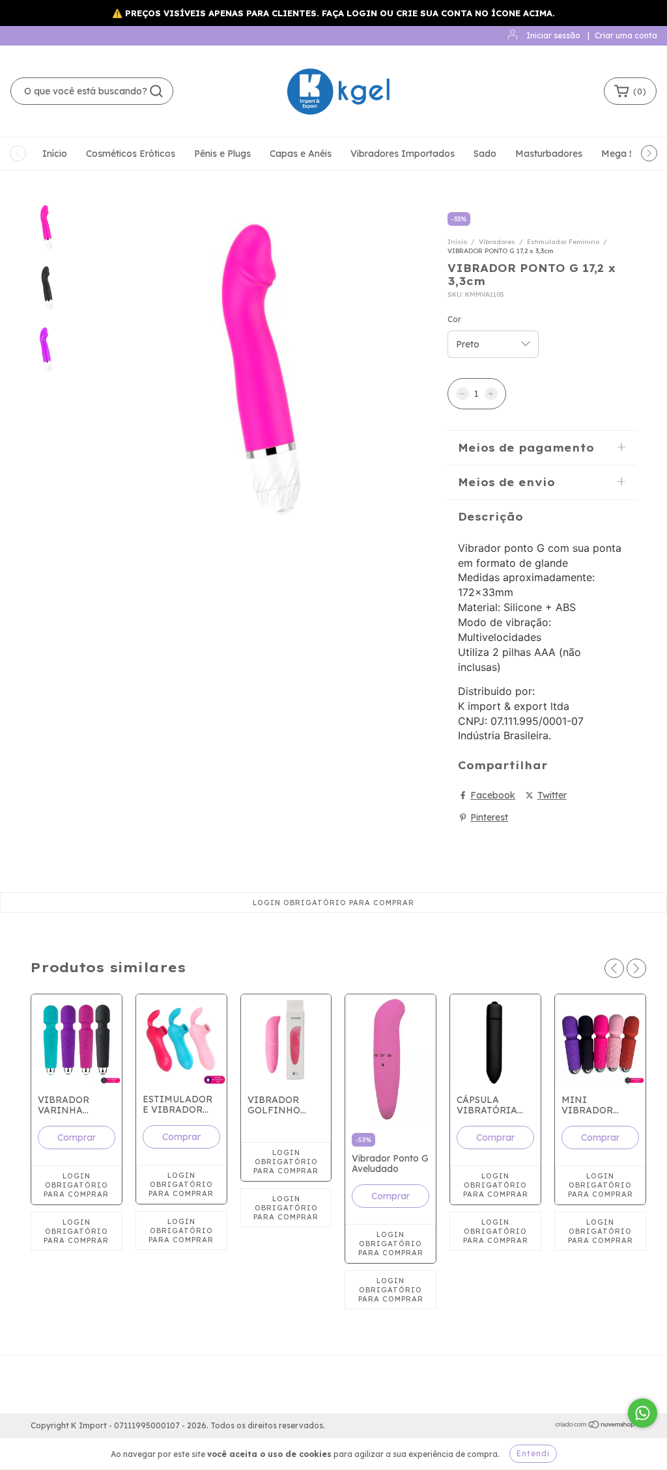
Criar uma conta (626, 35)
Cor (454, 319)
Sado (485, 153)
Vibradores (497, 242)
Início (54, 153)
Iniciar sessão (553, 35)
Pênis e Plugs (222, 153)
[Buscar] (156, 91)
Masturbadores (548, 153)
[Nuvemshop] (595, 1426)
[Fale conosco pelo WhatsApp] (642, 1413)
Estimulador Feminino (563, 242)
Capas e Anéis (301, 153)
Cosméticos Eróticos (130, 153)
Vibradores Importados (402, 153)
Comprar (76, 1137)
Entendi (533, 1453)
